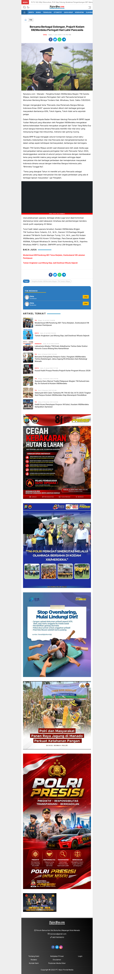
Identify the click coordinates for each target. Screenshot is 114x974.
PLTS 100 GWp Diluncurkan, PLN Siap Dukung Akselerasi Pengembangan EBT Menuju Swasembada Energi (70, 2)
